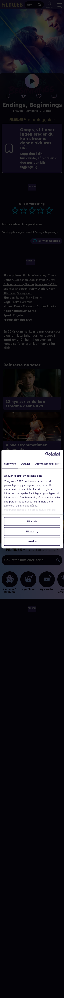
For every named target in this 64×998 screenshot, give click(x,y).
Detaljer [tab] (25, 463)
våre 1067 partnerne (23, 481)
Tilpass (30, 531)
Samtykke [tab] (10, 463)
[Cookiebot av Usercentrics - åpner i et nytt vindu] (45, 454)
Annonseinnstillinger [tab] (48, 463)
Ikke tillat (32, 541)
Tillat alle (32, 521)
